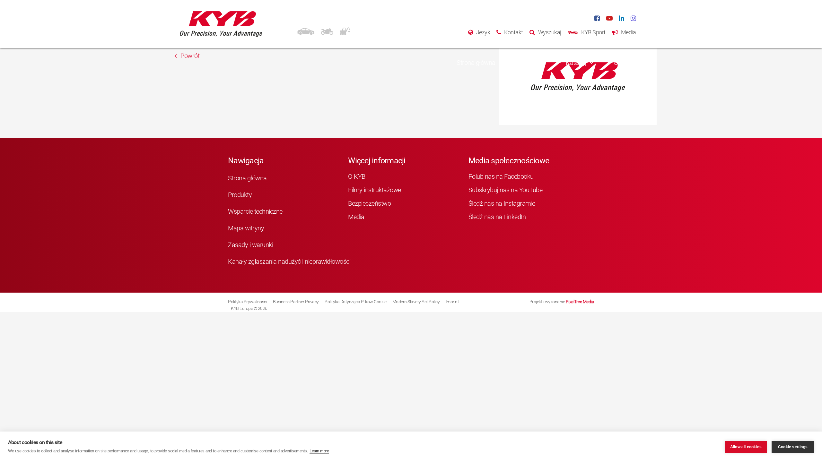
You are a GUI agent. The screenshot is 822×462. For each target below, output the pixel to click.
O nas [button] (621, 62)
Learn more (319, 451)
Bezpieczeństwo (369, 203)
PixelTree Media (580, 301)
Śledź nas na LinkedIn (497, 217)
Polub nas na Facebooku (501, 176)
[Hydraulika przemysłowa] (345, 30)
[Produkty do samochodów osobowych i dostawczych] (306, 30)
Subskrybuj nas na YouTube (505, 190)
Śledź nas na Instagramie (501, 203)
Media (356, 217)
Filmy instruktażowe (374, 190)
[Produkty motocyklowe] (327, 30)
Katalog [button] (576, 62)
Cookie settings (793, 447)
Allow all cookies (746, 447)
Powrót (189, 56)
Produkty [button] (526, 62)
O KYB (356, 176)
